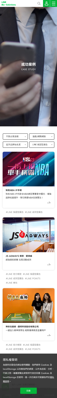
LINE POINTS (33, 278)
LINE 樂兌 (12, 282)
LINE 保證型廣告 (15, 212)
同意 (28, 390)
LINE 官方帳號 (14, 274)
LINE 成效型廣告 (35, 212)
